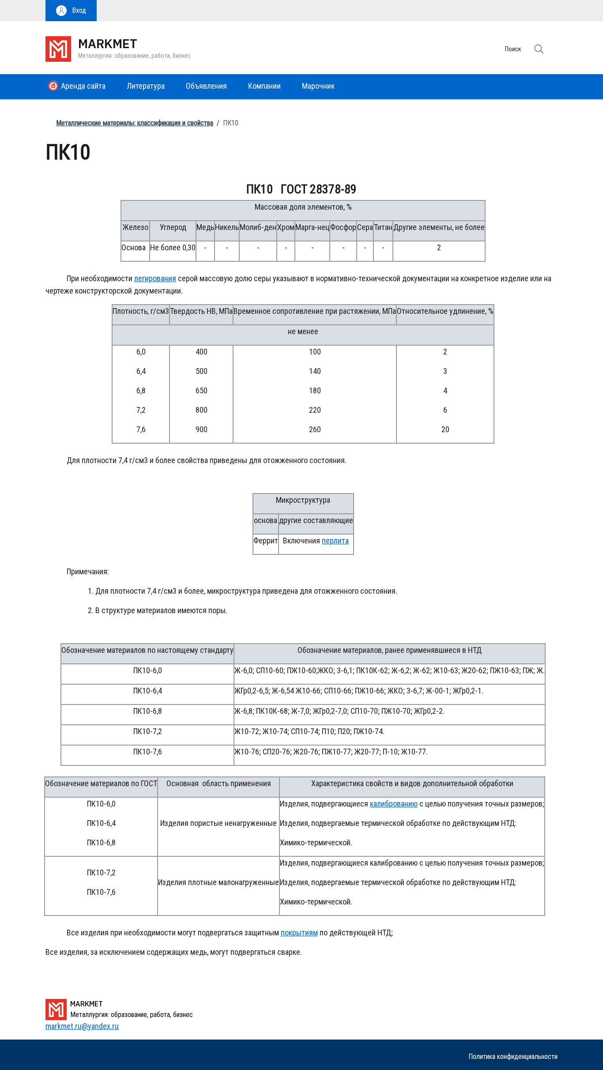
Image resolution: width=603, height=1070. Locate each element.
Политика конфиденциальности (513, 1056)
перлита (335, 540)
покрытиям (299, 932)
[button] (71, 10)
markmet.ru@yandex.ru (82, 1026)
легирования (155, 278)
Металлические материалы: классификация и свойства (134, 123)
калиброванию (394, 803)
